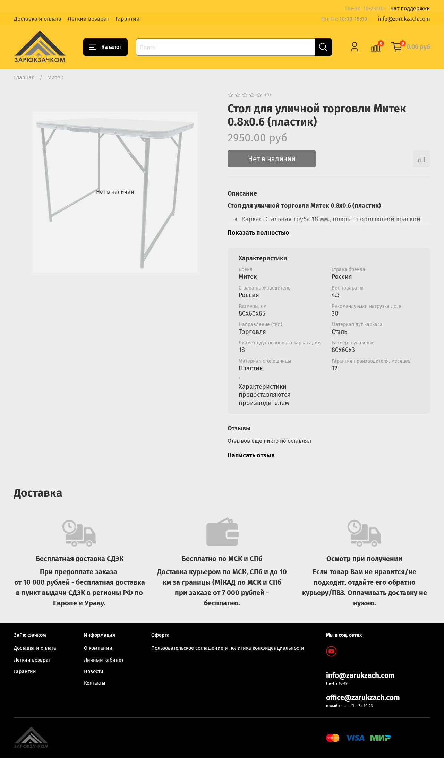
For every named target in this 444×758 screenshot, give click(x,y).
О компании (98, 648)
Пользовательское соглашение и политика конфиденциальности (227, 648)
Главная (24, 77)
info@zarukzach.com (404, 19)
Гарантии (128, 19)
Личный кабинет (103, 660)
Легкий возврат (88, 19)
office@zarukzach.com (363, 698)
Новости (93, 671)
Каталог (111, 47)
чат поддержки (410, 8)
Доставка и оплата (37, 19)
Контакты (94, 683)
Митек (55, 77)
